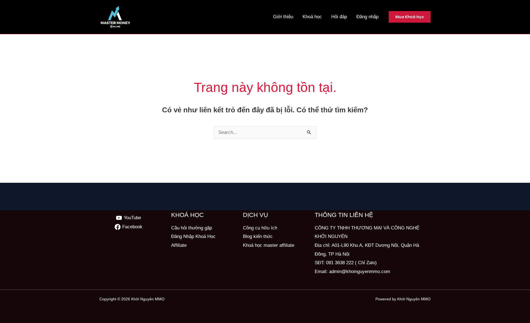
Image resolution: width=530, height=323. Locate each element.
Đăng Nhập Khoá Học (193, 236)
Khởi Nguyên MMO (148, 299)
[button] (410, 17)
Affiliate (179, 245)
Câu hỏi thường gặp (191, 228)
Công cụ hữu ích (260, 228)
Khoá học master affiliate (268, 245)
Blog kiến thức (258, 236)
